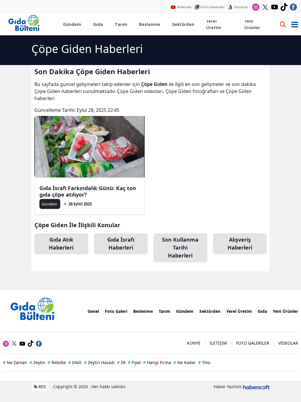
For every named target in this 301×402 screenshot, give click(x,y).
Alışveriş (240, 243)
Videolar (184, 7)
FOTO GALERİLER (252, 343)
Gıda (262, 311)
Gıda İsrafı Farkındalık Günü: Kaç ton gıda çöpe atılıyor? (87, 191)
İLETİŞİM (218, 343)
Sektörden (209, 311)
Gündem (184, 311)
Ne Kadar (184, 362)
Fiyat (134, 362)
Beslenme (143, 311)
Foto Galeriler (212, 7)
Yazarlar (241, 7)
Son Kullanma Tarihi (180, 247)
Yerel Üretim (239, 311)
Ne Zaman (15, 362)
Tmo (204, 362)
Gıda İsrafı (120, 243)
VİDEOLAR (288, 343)
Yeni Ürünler (285, 311)
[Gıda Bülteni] (35, 311)
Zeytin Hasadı (99, 362)
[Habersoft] (256, 386)
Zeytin (37, 362)
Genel (93, 311)
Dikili (75, 362)
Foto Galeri (116, 311)
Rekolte (57, 362)
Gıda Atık (61, 243)
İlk (121, 362)
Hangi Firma (157, 362)
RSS (41, 386)
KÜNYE (193, 343)
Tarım (164, 311)
